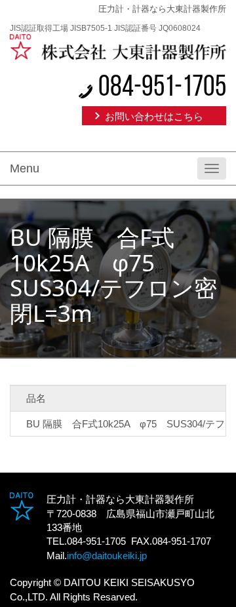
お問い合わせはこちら (154, 116)
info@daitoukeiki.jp (107, 555)
